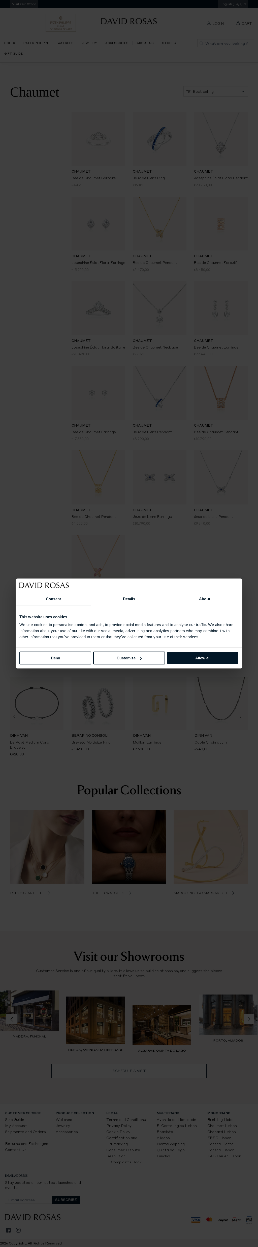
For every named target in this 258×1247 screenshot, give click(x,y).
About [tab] (204, 598)
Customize (126, 658)
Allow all (202, 658)
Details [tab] (129, 598)
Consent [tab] (53, 598)
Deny (55, 658)
